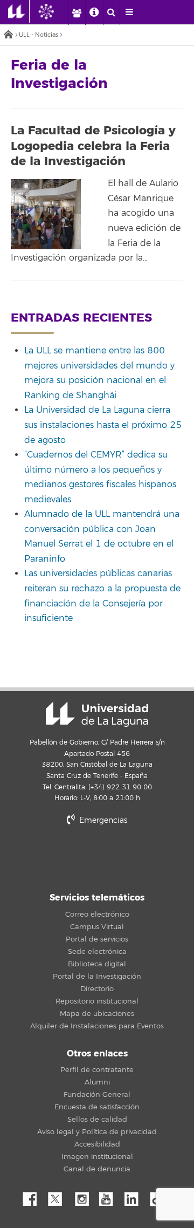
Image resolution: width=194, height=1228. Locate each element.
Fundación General (97, 1094)
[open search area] (111, 12)
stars (97, 857)
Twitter (59, 1196)
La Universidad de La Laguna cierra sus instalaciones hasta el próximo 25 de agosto (103, 425)
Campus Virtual (97, 927)
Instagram (84, 1196)
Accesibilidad (97, 1144)
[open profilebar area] (76, 12)
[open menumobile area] (129, 12)
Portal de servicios (97, 939)
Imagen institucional (97, 1156)
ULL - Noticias (38, 34)
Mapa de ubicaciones (97, 1013)
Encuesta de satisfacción (97, 1107)
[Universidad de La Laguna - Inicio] (19, 11)
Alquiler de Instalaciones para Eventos (97, 1026)
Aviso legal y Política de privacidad (97, 1132)
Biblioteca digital (97, 964)
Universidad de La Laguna (97, 714)
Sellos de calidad (97, 1119)
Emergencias (102, 820)
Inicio (8, 35)
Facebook (34, 1196)
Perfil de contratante (97, 1070)
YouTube (110, 1196)
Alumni (97, 1082)
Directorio (97, 989)
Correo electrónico (97, 914)
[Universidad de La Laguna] (54, 11)
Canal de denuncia (97, 1169)
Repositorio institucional (97, 1001)
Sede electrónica (97, 951)
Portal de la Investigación (97, 976)
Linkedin (135, 1196)
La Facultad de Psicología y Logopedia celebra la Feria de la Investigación (93, 146)
